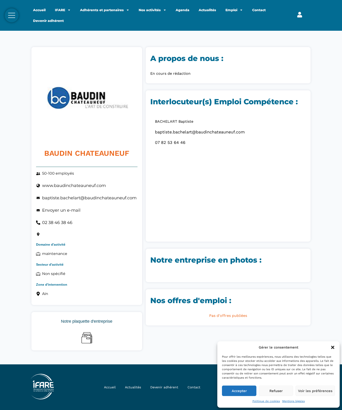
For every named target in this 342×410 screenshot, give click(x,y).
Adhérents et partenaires (102, 10)
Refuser (276, 391)
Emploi (231, 10)
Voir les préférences (315, 391)
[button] (332, 347)
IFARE (60, 10)
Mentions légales (293, 401)
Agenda (182, 10)
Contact (259, 10)
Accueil (39, 10)
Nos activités (150, 10)
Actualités (207, 10)
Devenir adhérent (48, 21)
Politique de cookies (266, 401)
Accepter (239, 391)
